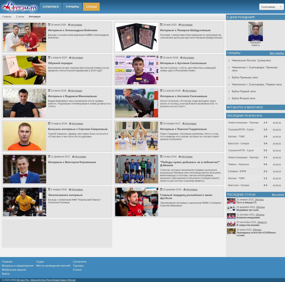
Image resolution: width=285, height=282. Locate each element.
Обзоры (259, 199)
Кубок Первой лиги (244, 91)
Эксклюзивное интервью (65, 195)
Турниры (72, 6)
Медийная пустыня (248, 210)
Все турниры (277, 53)
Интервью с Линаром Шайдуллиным (185, 30)
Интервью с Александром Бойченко (73, 30)
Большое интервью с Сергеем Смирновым (77, 129)
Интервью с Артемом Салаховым (183, 63)
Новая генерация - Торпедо (243, 122)
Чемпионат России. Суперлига (251, 60)
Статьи (91, 6)
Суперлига (51, 6)
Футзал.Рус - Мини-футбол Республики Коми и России (46, 280)
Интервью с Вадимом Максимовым (72, 96)
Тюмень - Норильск (238, 164)
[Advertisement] (57, 233)
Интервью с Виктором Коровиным (72, 162)
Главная (6, 16)
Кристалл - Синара (238, 143)
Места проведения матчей (53, 265)
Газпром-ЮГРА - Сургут (241, 129)
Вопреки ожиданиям (248, 217)
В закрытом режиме (248, 225)
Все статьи (278, 194)
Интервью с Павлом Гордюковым (183, 129)
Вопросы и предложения (18, 265)
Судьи (40, 261)
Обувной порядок (60, 63)
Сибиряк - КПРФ (237, 171)
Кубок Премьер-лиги (245, 77)
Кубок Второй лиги (243, 98)
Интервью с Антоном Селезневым (183, 96)
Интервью (76, 24)
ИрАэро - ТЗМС (236, 136)
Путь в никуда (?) (246, 202)
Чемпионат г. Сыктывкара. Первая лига (257, 84)
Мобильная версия (14, 269)
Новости (262, 222)
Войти (6, 273)
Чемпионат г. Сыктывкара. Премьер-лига (255, 69)
